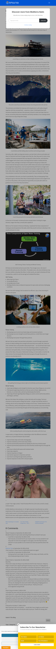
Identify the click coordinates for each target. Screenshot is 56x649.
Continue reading (28, 25)
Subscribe (43, 20)
